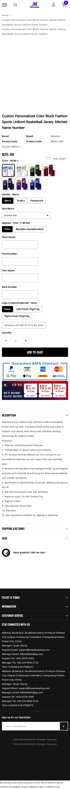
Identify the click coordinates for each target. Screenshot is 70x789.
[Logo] (34, 4)
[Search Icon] (15, 5)
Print (7, 229)
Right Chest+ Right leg (16, 316)
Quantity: (7, 332)
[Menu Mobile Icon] (4, 5)
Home (5, 15)
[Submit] (64, 726)
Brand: (5, 136)
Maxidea (55, 136)
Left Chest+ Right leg (27, 309)
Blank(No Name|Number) (30, 229)
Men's (7, 200)
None (7, 309)
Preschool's (37, 200)
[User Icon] (53, 5)
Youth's (21, 200)
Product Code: (10, 141)
